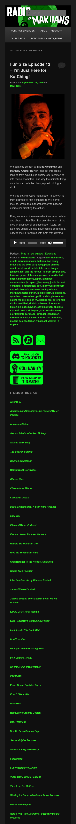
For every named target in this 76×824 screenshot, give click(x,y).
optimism (15, 296)
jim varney (43, 282)
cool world (24, 268)
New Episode (28, 257)
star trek (15, 310)
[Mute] (50, 243)
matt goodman (49, 289)
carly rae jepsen (41, 264)
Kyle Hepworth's (29, 621)
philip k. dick (43, 296)
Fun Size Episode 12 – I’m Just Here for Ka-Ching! (30, 70)
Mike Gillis (15, 86)
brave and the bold (20, 264)
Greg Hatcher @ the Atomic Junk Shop (31, 561)
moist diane (58, 292)
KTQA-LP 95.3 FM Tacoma (24, 611)
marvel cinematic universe (25, 289)
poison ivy (32, 299)
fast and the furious (31, 271)
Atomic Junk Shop (20, 442)
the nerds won (37, 317)
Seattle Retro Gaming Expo (25, 731)
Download (50, 253)
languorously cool (31, 285)
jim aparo (31, 282)
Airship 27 (15, 401)
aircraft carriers (54, 257)
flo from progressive (54, 271)
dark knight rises (40, 268)
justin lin (54, 282)
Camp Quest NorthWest (23, 470)
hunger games (26, 278)
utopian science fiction (22, 321)
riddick (33, 303)
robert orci (44, 303)
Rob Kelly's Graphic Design (25, 712)
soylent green (45, 307)
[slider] (58, 242)
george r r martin (48, 275)
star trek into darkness (22, 314)
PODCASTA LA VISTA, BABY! (46, 38)
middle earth (44, 292)
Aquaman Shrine (19, 424)
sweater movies (19, 317)
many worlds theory (53, 285)
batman (41, 261)
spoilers (58, 307)
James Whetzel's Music (23, 589)
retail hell (23, 303)
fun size (14, 275)
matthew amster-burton (23, 292)
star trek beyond (30, 310)
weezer (52, 321)
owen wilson (28, 296)
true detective (53, 317)
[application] (38, 243)
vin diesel (41, 321)
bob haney (52, 261)
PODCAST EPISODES (23, 30)
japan (38, 278)
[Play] (15, 243)
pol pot (43, 299)
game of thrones (29, 275)
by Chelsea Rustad (30, 580)
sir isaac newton (27, 307)
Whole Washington (20, 804)
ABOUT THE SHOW (51, 30)
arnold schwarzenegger (23, 261)
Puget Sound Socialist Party (25, 685)
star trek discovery (51, 310)
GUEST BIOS (18, 38)
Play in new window (32, 253)
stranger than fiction (48, 314)
